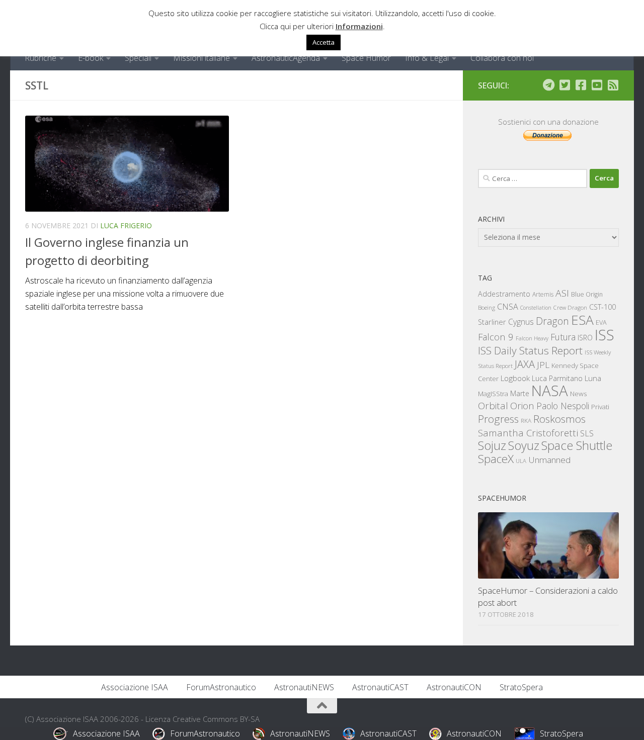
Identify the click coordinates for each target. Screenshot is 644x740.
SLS (587, 433)
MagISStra (493, 393)
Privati (600, 406)
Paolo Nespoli (562, 406)
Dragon (552, 321)
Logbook (515, 378)
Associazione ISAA (134, 687)
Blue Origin (587, 294)
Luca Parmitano (557, 378)
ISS (604, 334)
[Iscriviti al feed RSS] (613, 85)
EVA (601, 322)
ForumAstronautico (221, 687)
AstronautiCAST (380, 687)
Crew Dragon (570, 307)
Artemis (542, 294)
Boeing (486, 307)
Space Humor (366, 57)
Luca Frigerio (126, 225)
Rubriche (40, 57)
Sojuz (492, 445)
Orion (522, 405)
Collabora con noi (502, 57)
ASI (562, 293)
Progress (498, 419)
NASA (549, 391)
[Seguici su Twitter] (564, 85)
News (578, 393)
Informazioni (359, 26)
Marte (519, 393)
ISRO (585, 337)
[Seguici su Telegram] (548, 85)
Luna (593, 378)
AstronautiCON (454, 687)
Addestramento (504, 294)
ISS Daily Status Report (530, 350)
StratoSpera (521, 687)
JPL (543, 365)
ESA (582, 320)
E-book (90, 57)
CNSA (507, 306)
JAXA (525, 364)
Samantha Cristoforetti (528, 432)
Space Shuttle (576, 445)
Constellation (535, 307)
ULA (521, 461)
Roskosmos (559, 419)
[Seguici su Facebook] (581, 85)
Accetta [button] (323, 42)
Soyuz (523, 445)
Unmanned (549, 460)
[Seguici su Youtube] (597, 85)
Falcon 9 (496, 336)
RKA (526, 420)
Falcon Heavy (532, 338)
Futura (563, 337)
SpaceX (496, 459)
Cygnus (521, 321)
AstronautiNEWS (304, 687)
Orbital (493, 405)
